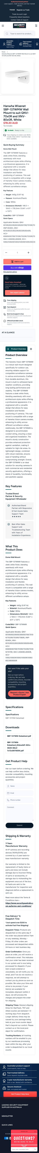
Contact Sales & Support (19, 20)
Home (3, 52)
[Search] (7, 34)
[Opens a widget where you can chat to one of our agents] (24, 1140)
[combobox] (19, 34)
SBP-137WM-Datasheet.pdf (19, 736)
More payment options (10, 271)
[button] (36, 26)
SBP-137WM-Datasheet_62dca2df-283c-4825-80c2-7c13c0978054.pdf (19, 746)
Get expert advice (17, 293)
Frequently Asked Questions (19, 17)
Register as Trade (23, 10)
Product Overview (18, 349)
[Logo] (19, 25)
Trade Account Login (19, 14)
